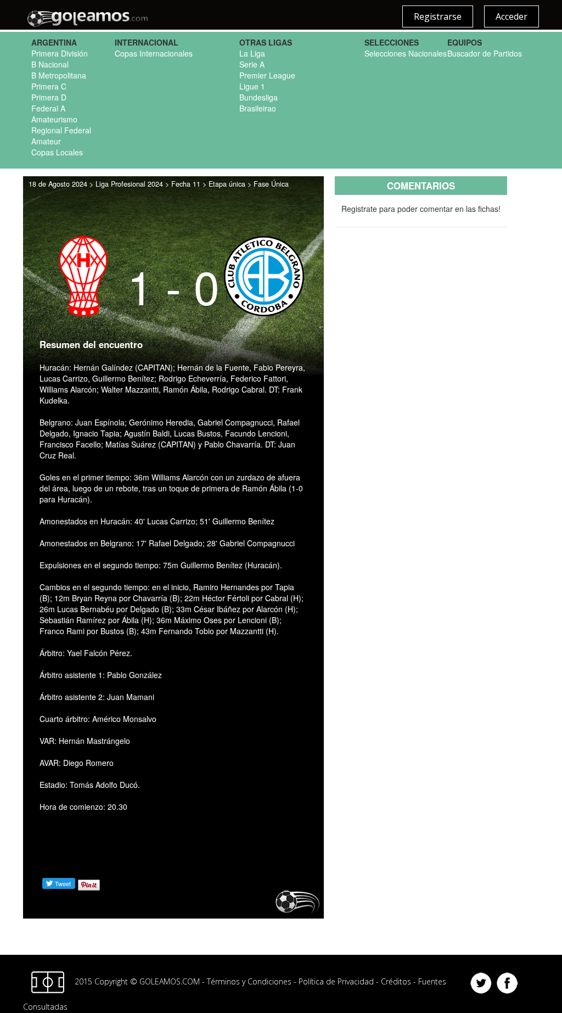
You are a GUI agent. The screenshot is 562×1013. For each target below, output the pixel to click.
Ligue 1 (252, 86)
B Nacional (50, 64)
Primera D (48, 97)
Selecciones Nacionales (405, 53)
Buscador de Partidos (484, 53)
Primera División (59, 53)
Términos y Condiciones (249, 981)
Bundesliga (258, 97)
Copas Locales (57, 152)
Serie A (252, 64)
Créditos (396, 981)
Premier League (267, 75)
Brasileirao (257, 108)
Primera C (48, 86)
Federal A (48, 108)
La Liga (252, 53)
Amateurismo (54, 119)
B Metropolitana (58, 75)
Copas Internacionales (154, 53)
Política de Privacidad (336, 981)
